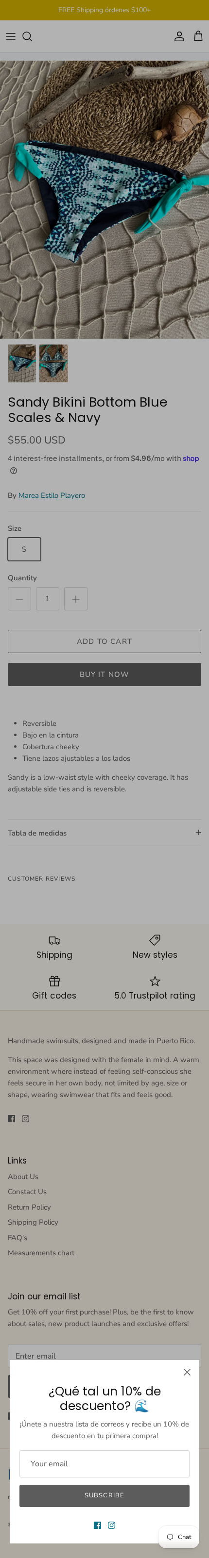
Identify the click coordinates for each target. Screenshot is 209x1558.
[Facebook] (97, 1525)
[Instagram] (111, 1525)
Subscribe (104, 1495)
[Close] (187, 1372)
